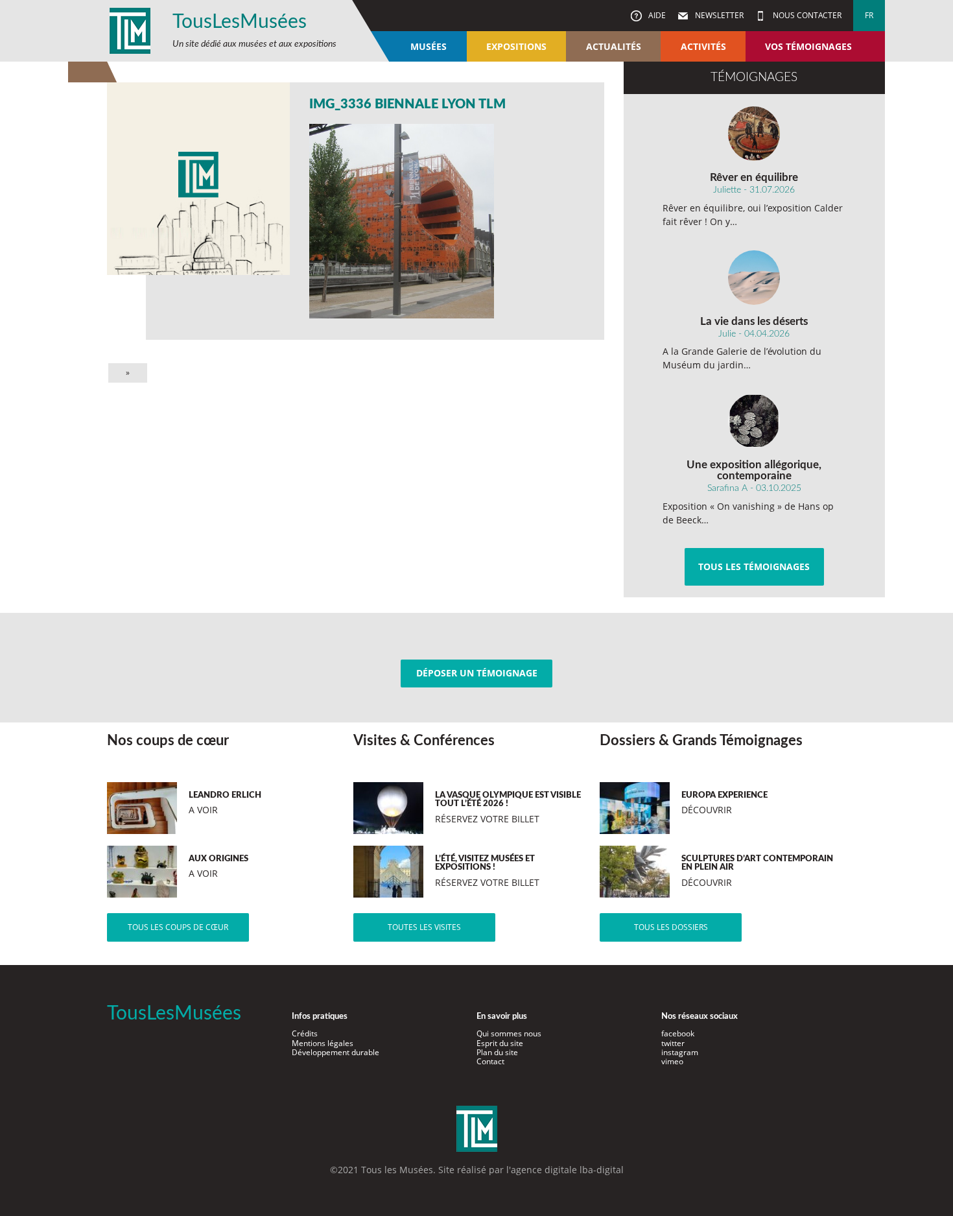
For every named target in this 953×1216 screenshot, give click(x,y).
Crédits (305, 1033)
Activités (703, 46)
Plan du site (497, 1052)
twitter (673, 1043)
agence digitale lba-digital (567, 1169)
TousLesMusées (239, 22)
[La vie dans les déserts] (754, 277)
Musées (428, 46)
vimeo (672, 1061)
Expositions (516, 46)
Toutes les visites (424, 927)
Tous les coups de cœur (178, 927)
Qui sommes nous (508, 1033)
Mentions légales (322, 1043)
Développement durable (335, 1052)
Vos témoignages (808, 46)
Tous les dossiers (671, 927)
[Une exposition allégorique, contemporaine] (754, 421)
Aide (656, 15)
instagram (679, 1052)
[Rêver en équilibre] (754, 133)
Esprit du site (499, 1043)
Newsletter (718, 15)
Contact (490, 1061)
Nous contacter (806, 15)
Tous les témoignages (754, 566)
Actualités (613, 46)
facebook (677, 1033)
